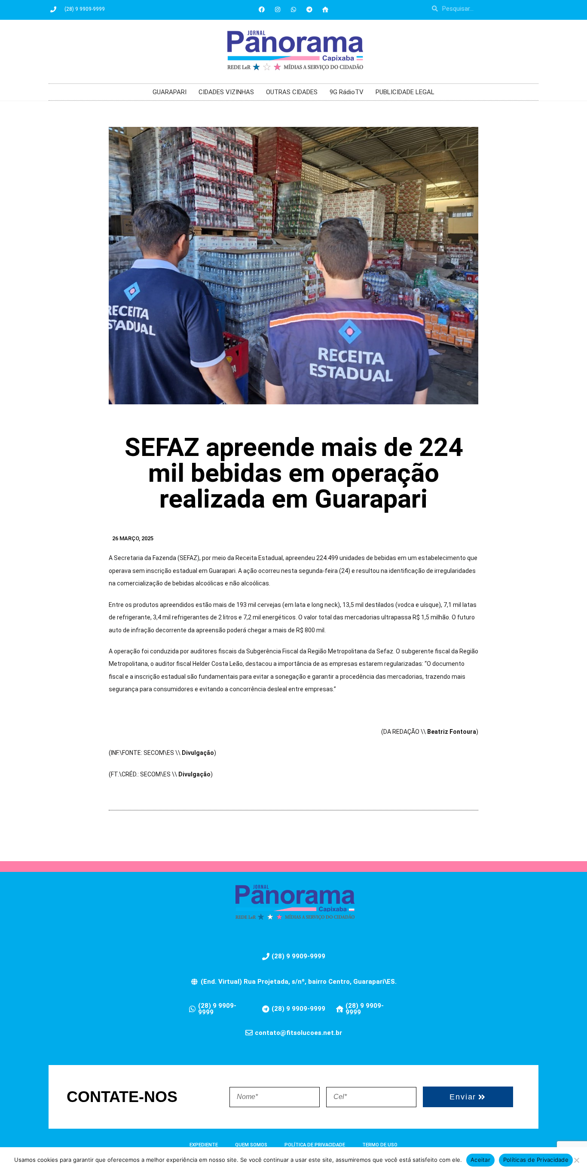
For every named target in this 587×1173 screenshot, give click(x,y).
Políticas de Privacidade (536, 1159)
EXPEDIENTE (204, 1145)
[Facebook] (262, 9)
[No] (576, 1160)
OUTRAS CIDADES (292, 92)
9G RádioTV (347, 92)
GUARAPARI (169, 92)
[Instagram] (278, 9)
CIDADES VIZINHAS (226, 92)
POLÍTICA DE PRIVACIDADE (314, 1145)
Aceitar (480, 1159)
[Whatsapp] (293, 9)
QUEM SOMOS (251, 1145)
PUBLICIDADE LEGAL (405, 92)
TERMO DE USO (379, 1145)
